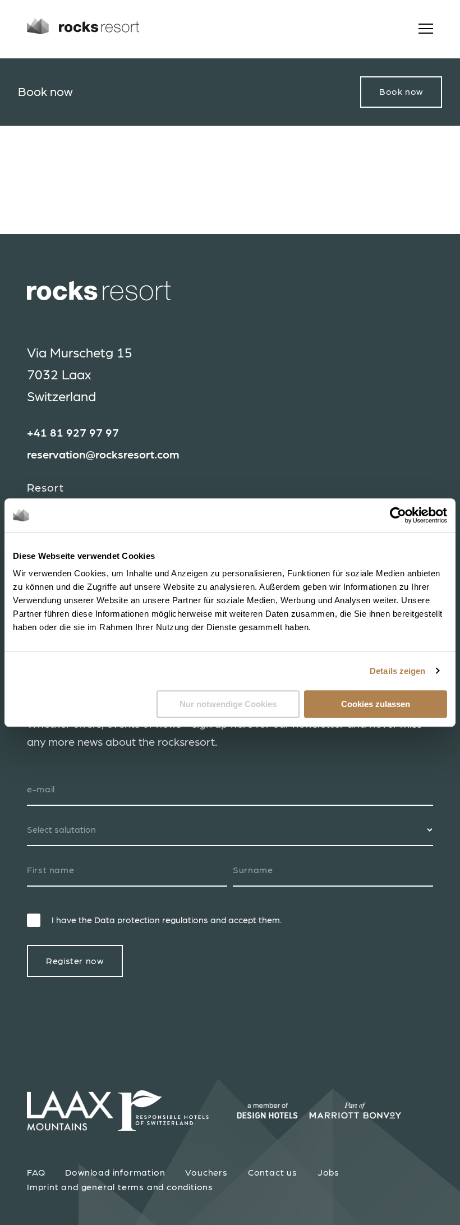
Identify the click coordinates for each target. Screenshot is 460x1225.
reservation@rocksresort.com (103, 455)
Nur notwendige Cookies (228, 704)
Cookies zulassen (375, 704)
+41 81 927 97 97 (73, 433)
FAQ (36, 1172)
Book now (401, 92)
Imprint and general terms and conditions (120, 1187)
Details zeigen (397, 671)
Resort (45, 488)
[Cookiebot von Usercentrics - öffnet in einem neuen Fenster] (398, 515)
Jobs (328, 1172)
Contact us (272, 1172)
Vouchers (206, 1172)
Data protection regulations (151, 920)
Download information (115, 1172)
